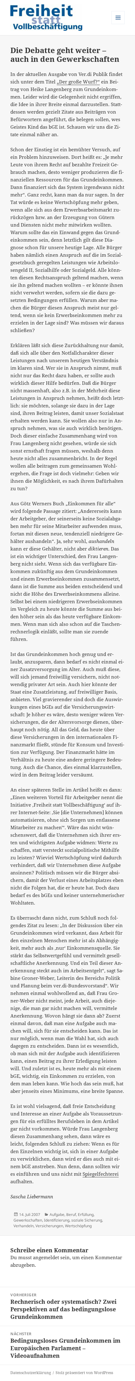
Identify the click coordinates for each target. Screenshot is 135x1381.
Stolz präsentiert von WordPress (84, 1372)
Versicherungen (49, 1225)
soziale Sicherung (86, 1220)
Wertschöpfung (78, 1225)
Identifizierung (56, 1220)
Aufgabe (57, 1214)
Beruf (71, 1214)
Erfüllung (86, 1214)
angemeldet (46, 1257)
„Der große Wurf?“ (78, 81)
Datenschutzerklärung (30, 1372)
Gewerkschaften (28, 1220)
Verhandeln (24, 1225)
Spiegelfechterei (101, 1174)
